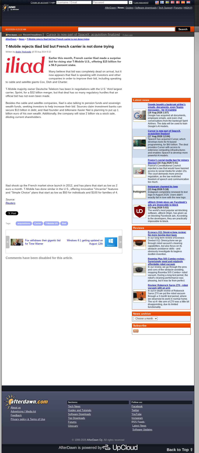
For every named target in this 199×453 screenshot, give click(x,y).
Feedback (16, 415)
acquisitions (23, 223)
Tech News (74, 406)
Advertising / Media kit (23, 411)
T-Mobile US (51, 223)
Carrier (37, 223)
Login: (53, 2)
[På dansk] (178, 2)
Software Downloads (79, 414)
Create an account (39, 2)
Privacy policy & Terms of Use (28, 419)
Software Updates (142, 429)
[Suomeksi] (162, 2)
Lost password (141, 2)
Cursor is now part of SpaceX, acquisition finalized (164, 132)
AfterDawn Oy (94, 439)
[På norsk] (173, 2)
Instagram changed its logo (163, 186)
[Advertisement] (64, 149)
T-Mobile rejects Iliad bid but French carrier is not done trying (58, 39)
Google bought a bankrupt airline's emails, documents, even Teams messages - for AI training (167, 107)
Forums (72, 422)
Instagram (137, 418)
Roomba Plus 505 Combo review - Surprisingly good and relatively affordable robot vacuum (166, 261)
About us (16, 407)
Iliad (64, 223)
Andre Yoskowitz (23, 52)
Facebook (137, 406)
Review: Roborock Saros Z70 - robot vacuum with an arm (168, 286)
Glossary (73, 425)
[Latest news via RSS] (136, 331)
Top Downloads (76, 418)
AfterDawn (11, 39)
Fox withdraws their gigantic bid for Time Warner (35, 242)
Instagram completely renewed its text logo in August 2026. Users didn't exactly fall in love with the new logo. (168, 195)
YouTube (136, 414)
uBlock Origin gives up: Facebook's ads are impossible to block (167, 203)
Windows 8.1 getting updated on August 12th (92, 242)
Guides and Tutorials (79, 410)
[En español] (183, 2)
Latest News (139, 425)
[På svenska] (167, 2)
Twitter (135, 410)
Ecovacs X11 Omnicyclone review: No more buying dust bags (167, 233)
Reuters (10, 203)
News (21, 39)
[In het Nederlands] (188, 2)
